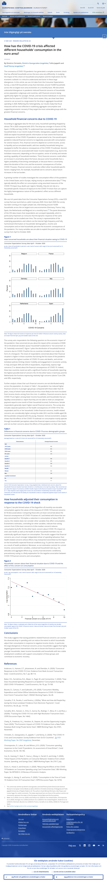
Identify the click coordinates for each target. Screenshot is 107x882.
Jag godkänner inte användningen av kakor (78, 877)
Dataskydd (70, 819)
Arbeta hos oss (23, 822)
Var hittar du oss (24, 834)
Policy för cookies (72, 827)
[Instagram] (89, 845)
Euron (58, 12)
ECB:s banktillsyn (97, 12)
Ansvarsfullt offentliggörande (52, 827)
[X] (80, 845)
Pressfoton (22, 828)
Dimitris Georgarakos (31, 63)
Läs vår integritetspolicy (41, 871)
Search (98, 3)
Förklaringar (22, 825)
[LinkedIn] (85, 845)
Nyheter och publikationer (80, 12)
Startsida (4, 16)
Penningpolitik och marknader (11, 12)
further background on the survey (20, 806)
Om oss (21, 819)
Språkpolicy (70, 833)
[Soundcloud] (99, 845)
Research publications (34, 16)
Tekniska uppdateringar (50, 824)
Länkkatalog (6, 838)
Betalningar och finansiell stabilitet (34, 12)
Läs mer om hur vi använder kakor (65, 871)
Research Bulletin (48, 16)
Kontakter (21, 831)
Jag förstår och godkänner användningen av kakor (28, 877)
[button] (101, 3)
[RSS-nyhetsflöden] (103, 845)
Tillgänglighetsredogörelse (75, 830)
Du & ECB (90, 7)
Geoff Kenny (9, 66)
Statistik (50, 12)
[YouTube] (94, 845)
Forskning (66, 12)
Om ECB (82, 7)
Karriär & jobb (101, 7)
